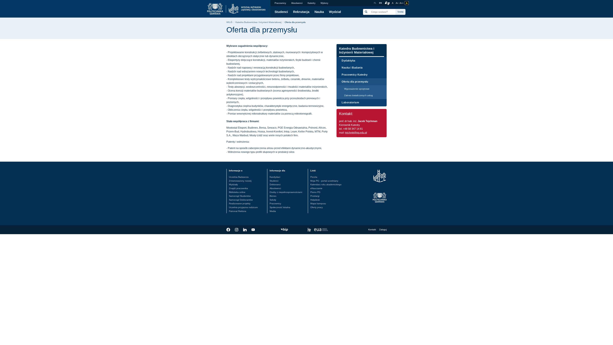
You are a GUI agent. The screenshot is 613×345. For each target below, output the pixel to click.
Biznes (273, 196)
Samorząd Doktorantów (241, 200)
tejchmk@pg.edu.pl (356, 132)
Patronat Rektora (237, 211)
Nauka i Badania (352, 67)
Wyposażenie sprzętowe (356, 89)
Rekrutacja (301, 12)
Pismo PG (315, 192)
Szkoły (273, 200)
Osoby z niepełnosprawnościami (286, 192)
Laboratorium (350, 102)
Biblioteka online (237, 192)
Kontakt (372, 229)
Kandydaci (275, 177)
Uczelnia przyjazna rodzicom (243, 207)
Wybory (324, 3)
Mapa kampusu (318, 203)
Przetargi (314, 196)
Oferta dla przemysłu (355, 81)
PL (375, 3)
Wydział (335, 12)
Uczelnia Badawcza (239, 177)
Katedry (311, 3)
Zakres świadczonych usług (358, 95)
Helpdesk (315, 200)
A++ (402, 3)
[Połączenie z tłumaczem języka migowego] (386, 3)
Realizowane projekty (239, 203)
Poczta (313, 177)
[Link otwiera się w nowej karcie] (228, 230)
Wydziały (233, 184)
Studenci (281, 12)
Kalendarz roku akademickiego (325, 184)
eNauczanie (316, 188)
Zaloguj (383, 229)
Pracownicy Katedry (354, 74)
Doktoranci (275, 184)
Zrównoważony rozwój (240, 181)
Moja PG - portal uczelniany (324, 181)
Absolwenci (297, 3)
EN (380, 3)
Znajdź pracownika (238, 188)
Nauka (319, 12)
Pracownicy (280, 3)
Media (273, 211)
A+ (397, 3)
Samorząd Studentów (240, 196)
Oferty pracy (316, 207)
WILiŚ (229, 22)
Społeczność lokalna (280, 207)
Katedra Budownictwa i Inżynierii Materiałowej (258, 22)
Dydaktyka (348, 60)
